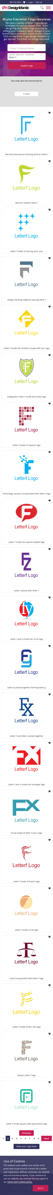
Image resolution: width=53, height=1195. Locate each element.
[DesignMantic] (15, 7)
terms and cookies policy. (20, 1182)
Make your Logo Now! (26, 1146)
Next (46, 1138)
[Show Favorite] (24, 2)
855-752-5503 (15, 2)
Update (26, 65)
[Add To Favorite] (49, 112)
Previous (26, 1133)
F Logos (26, 93)
